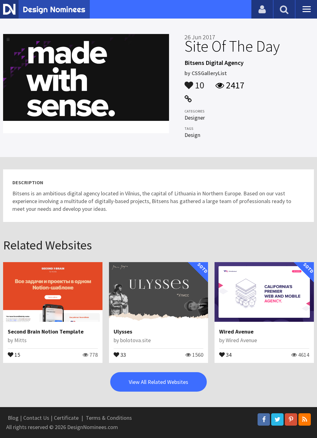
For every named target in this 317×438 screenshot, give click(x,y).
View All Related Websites (158, 381)
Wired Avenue (236, 331)
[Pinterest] (291, 419)
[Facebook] (264, 419)
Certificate (66, 417)
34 (228, 354)
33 (122, 354)
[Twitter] (277, 419)
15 (16, 354)
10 (198, 82)
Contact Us (36, 417)
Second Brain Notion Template (46, 331)
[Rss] (304, 419)
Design (192, 134)
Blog (13, 417)
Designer (195, 117)
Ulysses (123, 331)
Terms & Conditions (109, 417)
